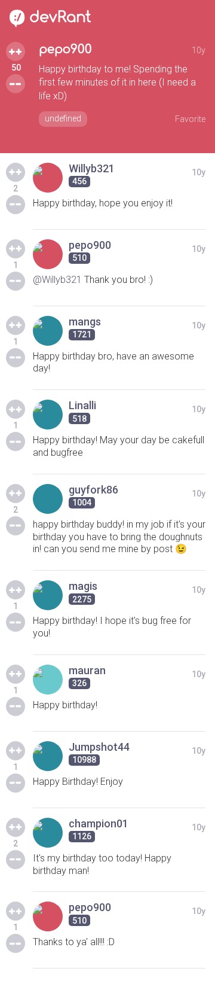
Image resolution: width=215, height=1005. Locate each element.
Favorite (190, 119)
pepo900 (65, 49)
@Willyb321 (57, 279)
